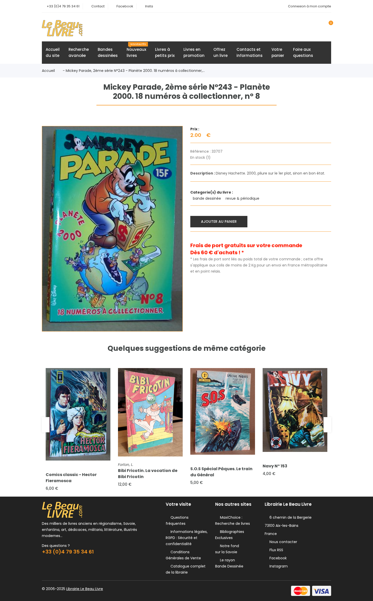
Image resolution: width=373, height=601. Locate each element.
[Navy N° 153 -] (295, 410)
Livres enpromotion (194, 52)
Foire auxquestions (303, 52)
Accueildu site (53, 52)
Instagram (277, 566)
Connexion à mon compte (309, 6)
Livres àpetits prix (165, 52)
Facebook (124, 6)
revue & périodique (243, 198)
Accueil (48, 70)
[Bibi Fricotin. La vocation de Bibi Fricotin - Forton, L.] (150, 412)
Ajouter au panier (219, 221)
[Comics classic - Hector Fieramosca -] (78, 414)
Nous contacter (282, 541)
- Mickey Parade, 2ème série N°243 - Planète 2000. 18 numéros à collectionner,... (134, 70)
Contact (98, 6)
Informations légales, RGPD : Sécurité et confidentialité (187, 537)
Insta (149, 6)
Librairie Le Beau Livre (84, 588)
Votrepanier (278, 52)
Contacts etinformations (249, 52)
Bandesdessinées (108, 52)
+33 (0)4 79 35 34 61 (63, 6)
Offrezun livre (220, 52)
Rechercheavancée (79, 52)
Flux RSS (275, 549)
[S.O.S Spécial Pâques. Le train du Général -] (222, 411)
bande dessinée (207, 198)
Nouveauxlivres (136, 50)
